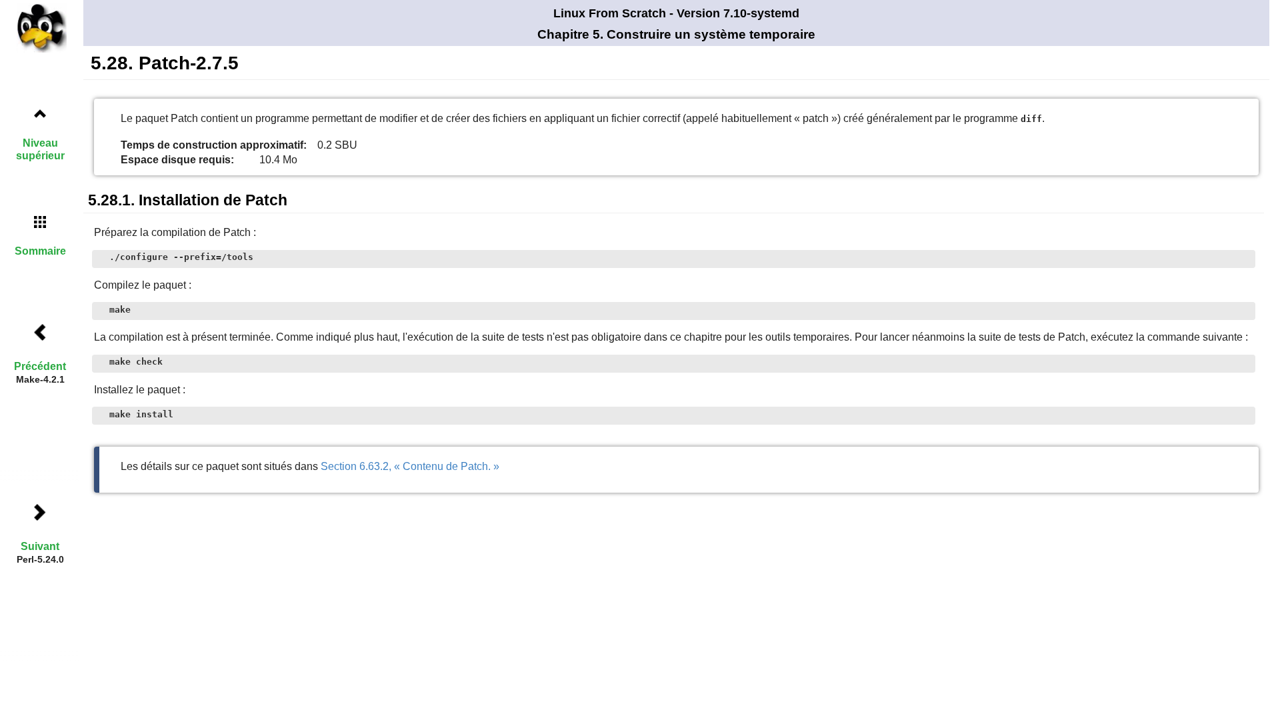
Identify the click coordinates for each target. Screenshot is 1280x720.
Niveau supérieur (40, 149)
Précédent (40, 366)
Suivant (40, 546)
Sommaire (40, 251)
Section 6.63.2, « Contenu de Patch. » (410, 466)
